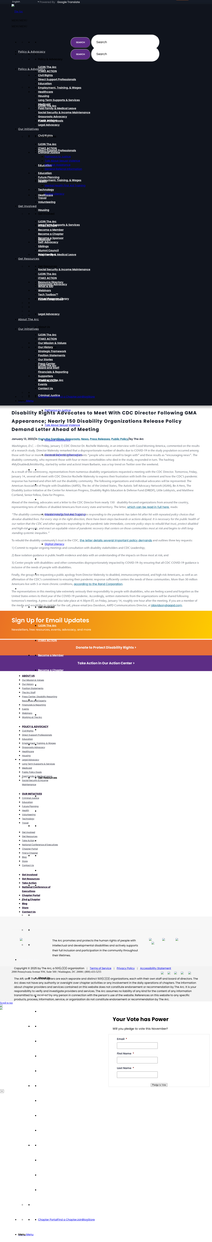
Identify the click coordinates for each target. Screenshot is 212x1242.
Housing (43, 210)
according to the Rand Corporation (98, 584)
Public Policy (119, 439)
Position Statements (51, 1071)
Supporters (45, 1145)
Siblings (43, 715)
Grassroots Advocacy (52, 116)
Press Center (46, 1101)
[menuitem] (109, 1234)
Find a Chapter (67, 1220)
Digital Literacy (54, 544)
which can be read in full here (148, 507)
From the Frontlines (51, 439)
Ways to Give (47, 254)
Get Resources (28, 259)
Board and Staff (48, 1115)
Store (91, 1220)
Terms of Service (100, 968)
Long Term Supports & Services (59, 225)
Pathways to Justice (58, 156)
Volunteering (46, 202)
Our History (45, 1041)
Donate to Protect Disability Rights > (106, 647)
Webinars (44, 855)
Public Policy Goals (50, 121)
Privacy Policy (126, 968)
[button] (19, 26)
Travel (42, 559)
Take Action (28, 840)
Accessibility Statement (155, 968)
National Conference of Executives (40, 844)
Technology (46, 190)
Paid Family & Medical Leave (57, 254)
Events (42, 1175)
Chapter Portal (47, 1220)
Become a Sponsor (50, 685)
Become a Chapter (50, 670)
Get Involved (27, 589)
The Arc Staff (28, 692)
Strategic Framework (52, 1056)
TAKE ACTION (48, 640)
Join (79, 1220)
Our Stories (45, 1086)
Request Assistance (57, 165)
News (85, 439)
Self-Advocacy (48, 700)
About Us (28, 676)
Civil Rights (45, 75)
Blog (85, 1220)
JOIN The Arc (47, 625)
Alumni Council (48, 730)
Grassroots (72, 439)
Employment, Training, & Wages (59, 180)
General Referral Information (63, 169)
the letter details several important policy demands (116, 540)
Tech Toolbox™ (48, 870)
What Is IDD (45, 841)
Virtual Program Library (53, 885)
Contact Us (45, 1190)
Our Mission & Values (52, 1026)
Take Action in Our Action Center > (106, 663)
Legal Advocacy (49, 314)
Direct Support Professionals (57, 150)
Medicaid (44, 104)
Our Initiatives (28, 129)
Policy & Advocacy (31, 69)
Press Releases (100, 439)
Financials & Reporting (53, 1130)
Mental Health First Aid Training (65, 185)
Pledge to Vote (159, 1085)
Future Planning (48, 177)
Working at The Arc (50, 1160)
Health (42, 499)
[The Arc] (17, 11)
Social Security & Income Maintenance (64, 269)
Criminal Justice (49, 152)
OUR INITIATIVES (32, 794)
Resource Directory (50, 826)
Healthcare (45, 92)
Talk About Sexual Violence (62, 161)
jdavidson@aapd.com (166, 605)
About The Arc (28, 960)
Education (45, 83)
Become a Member (51, 655)
